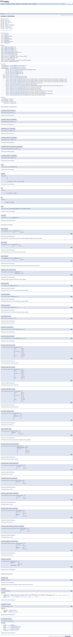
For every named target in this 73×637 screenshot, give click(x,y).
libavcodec (2, 13)
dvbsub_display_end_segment (15, 93)
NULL (4, 597)
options (10, 100)
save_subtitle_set (13, 84)
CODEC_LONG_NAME (6, 625)
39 (7, 169)
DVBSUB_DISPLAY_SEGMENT (9, 53)
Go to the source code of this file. (6, 30)
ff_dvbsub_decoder (12, 103)
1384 (8, 535)
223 (7, 288)
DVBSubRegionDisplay (8, 38)
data (10, 57)
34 (7, 133)
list (6, 202)
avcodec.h (7, 18)
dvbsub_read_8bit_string (14, 81)
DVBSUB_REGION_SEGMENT (9, 48)
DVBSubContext (7, 42)
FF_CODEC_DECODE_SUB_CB (8, 629)
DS (4, 60)
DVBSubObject (6, 37)
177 (7, 277)
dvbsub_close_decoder (14, 77)
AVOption (7, 100)
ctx (20, 65)
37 (7, 160)
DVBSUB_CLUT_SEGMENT (9, 49)
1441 (8, 569)
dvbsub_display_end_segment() (12, 439)
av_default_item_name (13, 610)
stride (16, 57)
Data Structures (63, 15)
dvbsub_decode (15, 629)
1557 (8, 211)
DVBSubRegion (6, 40)
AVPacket (14, 565)
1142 (8, 502)
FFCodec (7, 103)
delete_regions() (9, 279)
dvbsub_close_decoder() (10, 290)
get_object (12, 65)
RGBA (5, 56)
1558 (8, 220)
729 (7, 437)
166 (7, 263)
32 (7, 115)
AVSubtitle (27, 84)
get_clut (11, 67)
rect (7, 57)
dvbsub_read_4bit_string (14, 80)
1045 (8, 487)
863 (7, 457)
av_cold (6, 76)
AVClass (7, 101)
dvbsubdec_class (12, 101)
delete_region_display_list (14, 69)
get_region (12, 68)
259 (7, 321)
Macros (66, 15)
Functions (68, 15)
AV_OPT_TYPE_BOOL (41, 594)
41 (7, 184)
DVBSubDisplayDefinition (8, 41)
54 (7, 582)
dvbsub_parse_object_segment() (22, 238)
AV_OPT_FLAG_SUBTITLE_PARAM (24, 60)
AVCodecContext (21, 76)
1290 (8, 520)
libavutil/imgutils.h (9, 25)
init (4, 628)
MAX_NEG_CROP (14, 166)
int (22, 65)
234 (7, 299)
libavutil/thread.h (9, 28)
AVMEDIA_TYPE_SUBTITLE (15, 626)
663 (7, 422)
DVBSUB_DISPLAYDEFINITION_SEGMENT (11, 52)
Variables (71, 15)
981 (7, 472)
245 (7, 310)
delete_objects (12, 72)
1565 (8, 614)
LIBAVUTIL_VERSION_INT (13, 612)
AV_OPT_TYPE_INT (24, 596)
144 (7, 236)
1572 (8, 632)
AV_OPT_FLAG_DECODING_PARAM (12, 60)
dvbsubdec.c (12, 115)
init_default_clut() (21, 584)
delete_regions (12, 73)
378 (7, 361)
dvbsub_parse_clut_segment (15, 88)
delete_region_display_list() (11, 238)
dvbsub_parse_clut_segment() (11, 584)
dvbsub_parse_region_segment (15, 89)
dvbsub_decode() (9, 474)
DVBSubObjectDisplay (8, 36)
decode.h (6, 23)
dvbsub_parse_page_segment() (22, 290)
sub (30, 84)
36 (7, 151)
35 (7, 142)
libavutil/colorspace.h (9, 24)
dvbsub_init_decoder (13, 76)
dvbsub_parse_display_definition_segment (17, 92)
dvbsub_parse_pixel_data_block (15, 85)
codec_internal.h (8, 22)
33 (7, 124)
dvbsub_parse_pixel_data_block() (12, 265)
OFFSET (5, 61)
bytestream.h (7, 21)
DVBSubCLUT (6, 34)
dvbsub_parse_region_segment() (36, 238)
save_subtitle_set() (35, 265)
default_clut (11, 99)
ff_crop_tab (8, 166)
